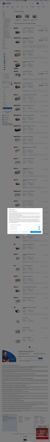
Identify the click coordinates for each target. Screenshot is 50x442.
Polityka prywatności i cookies (14, 222)
